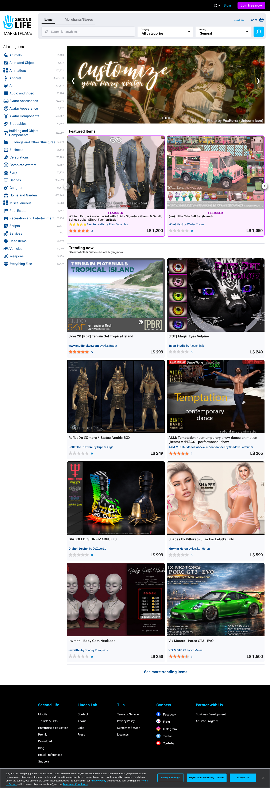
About (82, 721)
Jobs (81, 727)
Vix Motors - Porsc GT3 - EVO (191, 641)
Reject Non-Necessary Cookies (206, 777)
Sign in (229, 5)
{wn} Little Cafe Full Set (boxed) (191, 216)
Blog (41, 748)
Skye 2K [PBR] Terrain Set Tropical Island (101, 336)
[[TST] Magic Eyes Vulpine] (216, 295)
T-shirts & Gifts (48, 721)
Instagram (169, 729)
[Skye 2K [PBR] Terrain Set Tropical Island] (116, 295)
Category (145, 29)
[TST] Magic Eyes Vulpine (189, 336)
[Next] (264, 186)
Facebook (169, 714)
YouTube (168, 743)
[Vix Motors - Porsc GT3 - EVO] (216, 599)
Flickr (166, 721)
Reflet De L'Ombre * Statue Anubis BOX (99, 438)
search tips (239, 20)
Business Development (211, 714)
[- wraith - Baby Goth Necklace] (116, 599)
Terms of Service (128, 714)
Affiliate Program (207, 721)
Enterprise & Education (53, 727)
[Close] (263, 777)
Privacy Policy (126, 721)
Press (81, 734)
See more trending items (166, 672)
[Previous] (67, 186)
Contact (83, 714)
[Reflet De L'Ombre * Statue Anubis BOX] (116, 396)
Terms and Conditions (75, 784)
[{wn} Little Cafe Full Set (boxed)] (216, 172)
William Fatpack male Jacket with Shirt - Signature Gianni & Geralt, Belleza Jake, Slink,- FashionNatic (115, 218)
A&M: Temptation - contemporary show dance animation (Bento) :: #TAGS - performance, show (213, 440)
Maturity (203, 29)
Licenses (123, 734)
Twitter (167, 736)
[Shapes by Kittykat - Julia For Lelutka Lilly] (216, 498)
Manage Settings (170, 777)
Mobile (42, 714)
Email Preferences (50, 754)
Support (43, 761)
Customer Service (128, 727)
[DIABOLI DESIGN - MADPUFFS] (116, 498)
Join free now (251, 5)
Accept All (243, 777)
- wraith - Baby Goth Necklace (92, 641)
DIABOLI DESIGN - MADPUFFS (93, 539)
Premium (44, 734)
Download (45, 741)
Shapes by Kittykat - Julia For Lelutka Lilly (201, 539)
